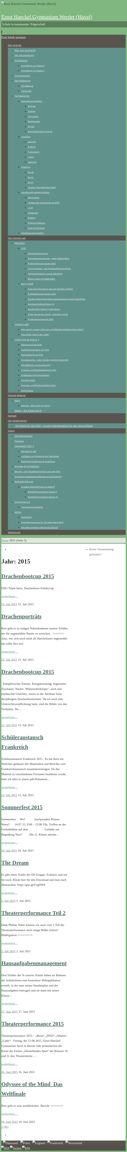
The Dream (15, 863)
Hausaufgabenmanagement (34, 963)
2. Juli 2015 (8, 951)
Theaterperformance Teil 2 (33, 913)
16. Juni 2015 (9, 1072)
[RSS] (5, 1148)
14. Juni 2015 (9, 1121)
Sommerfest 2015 (21, 807)
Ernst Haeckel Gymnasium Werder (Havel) (46, 17)
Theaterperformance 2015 (32, 1024)
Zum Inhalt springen (13, 37)
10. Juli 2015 (9, 850)
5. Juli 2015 (8, 901)
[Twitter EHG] (16, 1148)
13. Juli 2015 (9, 604)
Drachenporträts (21, 616)
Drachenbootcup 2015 (27, 576)
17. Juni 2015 (9, 1011)
